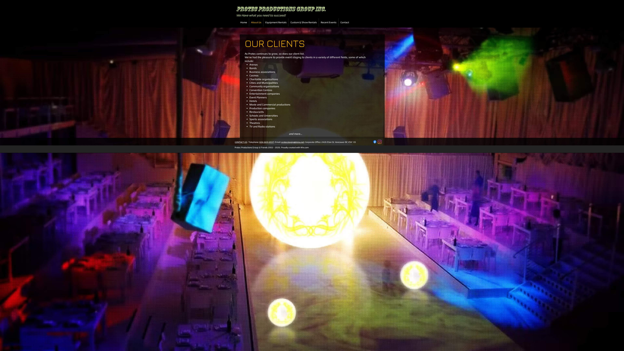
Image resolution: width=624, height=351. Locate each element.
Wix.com (305, 147)
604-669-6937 (266, 142)
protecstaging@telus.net (292, 142)
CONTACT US (241, 142)
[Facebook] (375, 142)
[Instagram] (380, 142)
